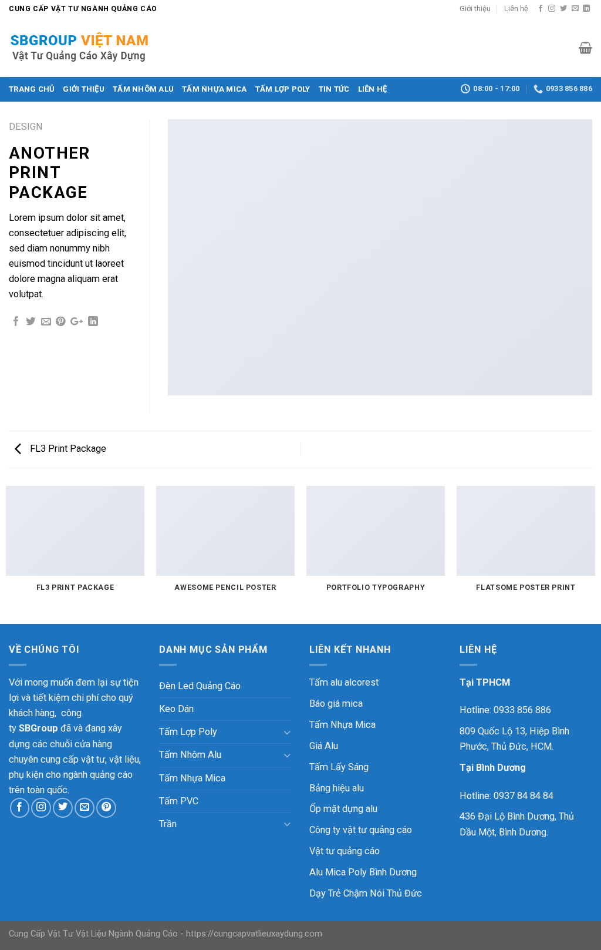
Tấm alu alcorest (344, 682)
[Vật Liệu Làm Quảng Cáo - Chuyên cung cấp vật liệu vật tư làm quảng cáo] (89, 48)
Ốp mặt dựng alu (343, 808)
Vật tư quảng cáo (344, 851)
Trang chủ (32, 89)
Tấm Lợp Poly (282, 89)
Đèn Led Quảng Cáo (200, 685)
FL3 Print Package (67, 448)
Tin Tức (334, 89)
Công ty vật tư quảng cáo (360, 829)
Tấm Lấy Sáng (339, 767)
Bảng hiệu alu (336, 788)
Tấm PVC (178, 801)
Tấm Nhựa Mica (214, 89)
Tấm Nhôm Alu (143, 89)
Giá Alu (323, 745)
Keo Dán (176, 708)
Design (26, 126)
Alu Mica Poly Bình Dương (363, 872)
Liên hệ (516, 8)
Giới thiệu (475, 8)
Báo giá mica (336, 703)
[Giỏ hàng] (585, 48)
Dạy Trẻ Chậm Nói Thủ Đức (365, 893)
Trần (168, 824)
